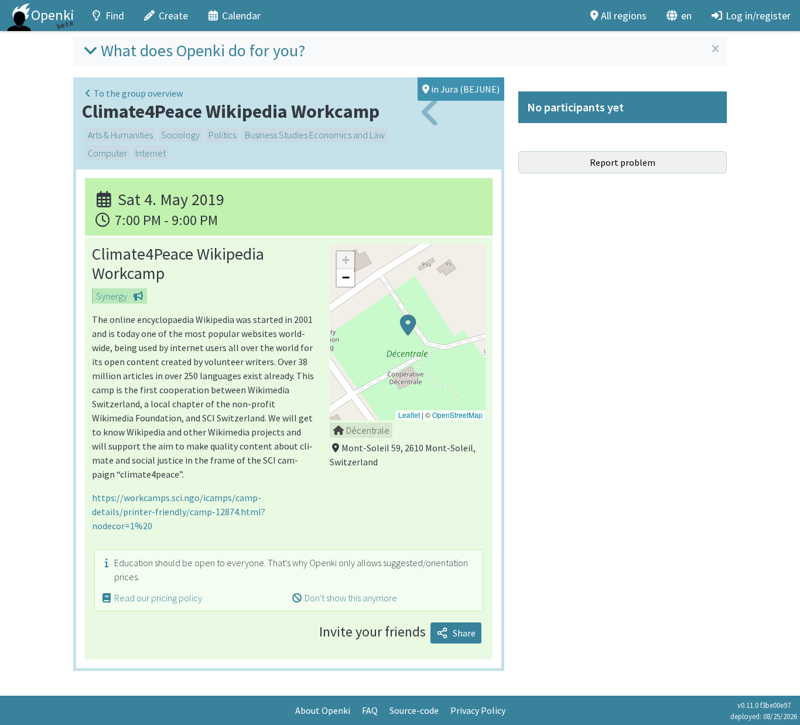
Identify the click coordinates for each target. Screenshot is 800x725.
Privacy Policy (477, 710)
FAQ (370, 710)
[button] (407, 332)
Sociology (180, 135)
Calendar (241, 15)
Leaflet (409, 415)
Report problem (622, 162)
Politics (222, 135)
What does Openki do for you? (203, 50)
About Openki (322, 710)
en (686, 15)
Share (464, 633)
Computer (107, 153)
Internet (150, 153)
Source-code (414, 710)
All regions (624, 15)
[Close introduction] (715, 49)
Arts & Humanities (120, 135)
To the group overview (138, 93)
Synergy (111, 296)
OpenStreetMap (457, 415)
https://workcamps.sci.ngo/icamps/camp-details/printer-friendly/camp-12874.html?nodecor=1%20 (178, 512)
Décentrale (367, 430)
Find (114, 15)
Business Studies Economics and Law (315, 135)
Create (173, 15)
